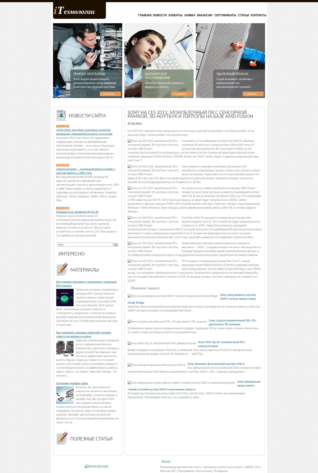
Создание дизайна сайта (72, 383)
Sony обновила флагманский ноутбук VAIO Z (216, 363)
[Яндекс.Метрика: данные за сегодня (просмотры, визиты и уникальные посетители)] (96, 466)
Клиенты (176, 15)
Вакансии (204, 15)
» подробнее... (108, 93)
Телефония (221, 471)
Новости (160, 15)
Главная (144, 15)
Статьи (243, 15)
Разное (165, 461)
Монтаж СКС (168, 471)
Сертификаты (225, 15)
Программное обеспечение (195, 471)
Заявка (189, 15)
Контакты (258, 15)
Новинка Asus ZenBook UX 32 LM (77, 212)
